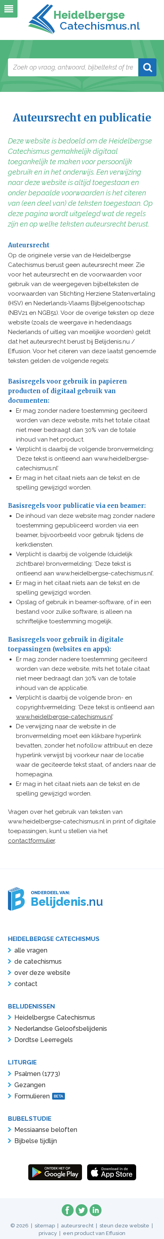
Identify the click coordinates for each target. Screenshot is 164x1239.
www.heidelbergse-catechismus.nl (64, 716)
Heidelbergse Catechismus (54, 1017)
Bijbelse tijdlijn (35, 1141)
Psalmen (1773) (37, 1074)
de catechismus (38, 961)
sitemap (45, 1226)
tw (82, 1210)
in (96, 1210)
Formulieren (38, 1096)
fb (68, 1210)
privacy (48, 1233)
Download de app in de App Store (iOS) (111, 1172)
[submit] (147, 67)
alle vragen (30, 950)
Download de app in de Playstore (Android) (55, 1172)
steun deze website (124, 1226)
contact (25, 984)
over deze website (42, 972)
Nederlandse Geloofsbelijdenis (60, 1028)
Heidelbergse (95, 20)
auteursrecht (77, 1226)
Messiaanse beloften (45, 1130)
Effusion (115, 1233)
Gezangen (29, 1085)
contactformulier (31, 840)
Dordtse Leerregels (43, 1040)
